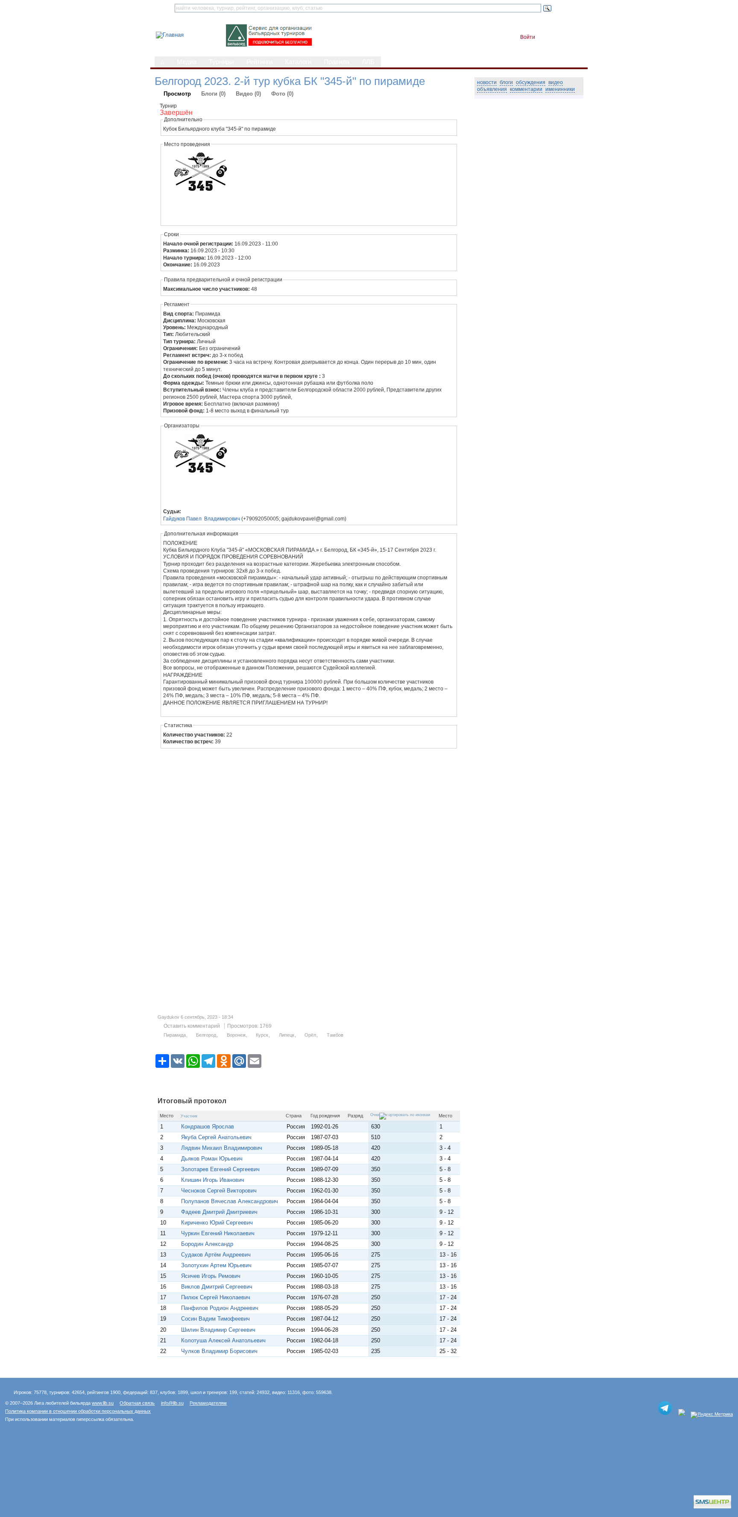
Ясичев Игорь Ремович (210, 1276)
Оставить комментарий (192, 1026)
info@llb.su (172, 1403)
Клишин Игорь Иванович (212, 1180)
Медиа (186, 61)
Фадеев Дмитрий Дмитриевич (219, 1212)
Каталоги (298, 61)
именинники (560, 89)
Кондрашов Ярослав (209, 1126)
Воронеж (236, 1035)
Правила (336, 61)
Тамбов (335, 1035)
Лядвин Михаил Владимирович (221, 1148)
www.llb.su (103, 1403)
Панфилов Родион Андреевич (219, 1308)
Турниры (221, 61)
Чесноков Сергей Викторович (219, 1190)
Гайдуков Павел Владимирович (201, 519)
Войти (527, 37)
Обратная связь (137, 1403)
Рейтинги (259, 61)
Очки (374, 1115)
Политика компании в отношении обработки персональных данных (78, 1411)
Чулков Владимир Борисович (219, 1351)
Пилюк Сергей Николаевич (215, 1297)
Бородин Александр (207, 1244)
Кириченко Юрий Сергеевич (217, 1222)
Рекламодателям (208, 1403)
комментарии (526, 89)
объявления (492, 89)
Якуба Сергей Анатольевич (216, 1137)
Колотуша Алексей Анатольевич (223, 1340)
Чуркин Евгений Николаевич (218, 1233)
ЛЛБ (368, 61)
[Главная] (170, 35)
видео (555, 82)
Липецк (286, 1035)
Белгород (206, 1035)
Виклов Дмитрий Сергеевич (216, 1286)
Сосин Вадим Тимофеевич (215, 1318)
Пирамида (175, 1035)
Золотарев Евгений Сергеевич (220, 1169)
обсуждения (530, 82)
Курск (262, 1035)
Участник (189, 1116)
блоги (506, 82)
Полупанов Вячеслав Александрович (229, 1201)
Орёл (310, 1035)
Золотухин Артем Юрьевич (216, 1265)
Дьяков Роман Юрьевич (212, 1158)
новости (487, 82)
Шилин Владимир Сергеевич (218, 1330)
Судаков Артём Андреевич (216, 1254)
